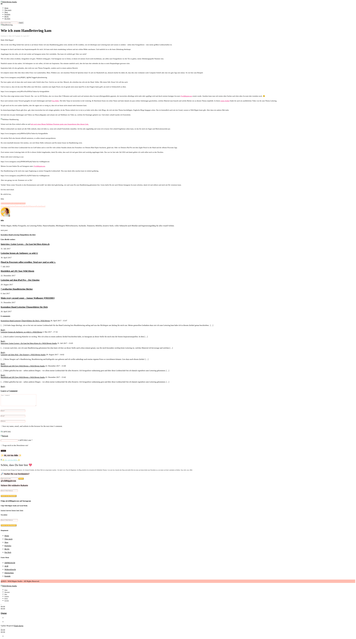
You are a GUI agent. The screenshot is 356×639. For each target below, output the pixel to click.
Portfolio (7, 14)
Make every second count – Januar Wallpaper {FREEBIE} (28, 298)
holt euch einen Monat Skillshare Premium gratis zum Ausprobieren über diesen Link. (60, 124)
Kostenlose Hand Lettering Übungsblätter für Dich (24, 307)
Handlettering (14, 203)
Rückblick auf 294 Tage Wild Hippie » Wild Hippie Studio (23, 366)
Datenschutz (9, 573)
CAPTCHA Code (24, 440)
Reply (3, 330)
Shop (6, 12)
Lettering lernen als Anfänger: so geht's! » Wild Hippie (21, 332)
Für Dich (7, 19)
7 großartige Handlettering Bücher (17, 289)
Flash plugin (18, 626)
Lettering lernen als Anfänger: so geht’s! (19, 253)
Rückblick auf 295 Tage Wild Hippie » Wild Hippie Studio (23, 377)
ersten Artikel (225, 101)
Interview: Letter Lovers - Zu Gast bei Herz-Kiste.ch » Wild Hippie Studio (29, 343)
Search (21, 22)
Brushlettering (5, 203)
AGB (6, 566)
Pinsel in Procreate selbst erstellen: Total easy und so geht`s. (28, 262)
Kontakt (7, 576)
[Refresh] (4, 436)
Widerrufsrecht (10, 569)
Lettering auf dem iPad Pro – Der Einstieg (20, 280)
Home (6, 8)
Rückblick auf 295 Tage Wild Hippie (17, 271)
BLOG (6, 16)
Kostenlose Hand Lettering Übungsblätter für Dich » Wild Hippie (25, 321)
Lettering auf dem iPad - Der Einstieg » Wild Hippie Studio (23, 355)
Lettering (22, 203)
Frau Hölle (55, 101)
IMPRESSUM (9, 563)
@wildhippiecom (186, 96)
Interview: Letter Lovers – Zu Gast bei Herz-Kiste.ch (25, 244)
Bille (2, 220)
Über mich (7, 10)
